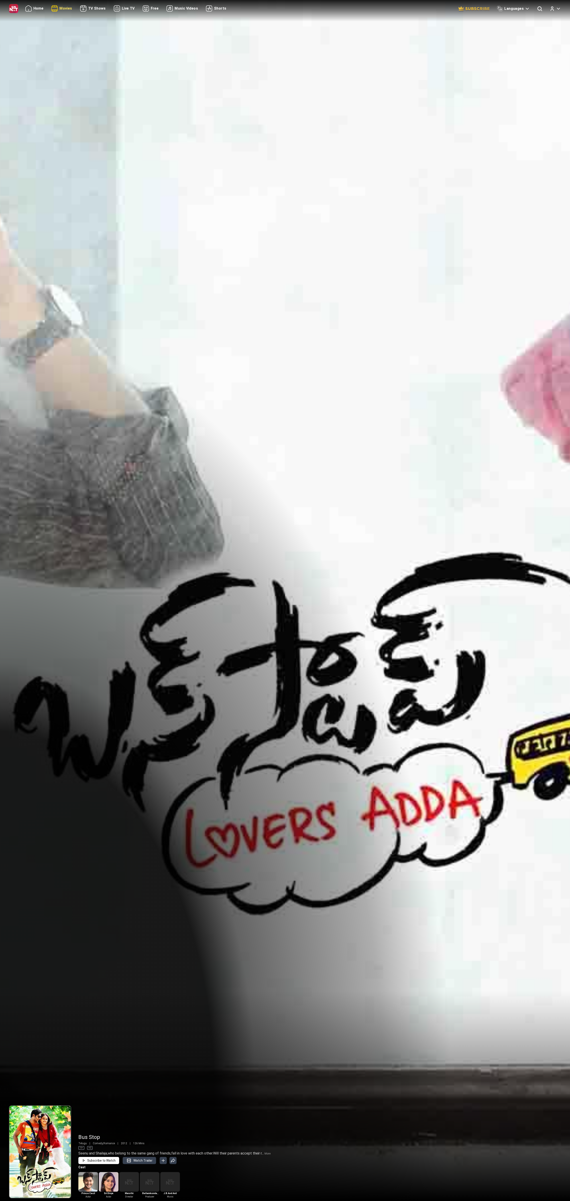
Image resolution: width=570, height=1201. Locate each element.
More (268, 1153)
